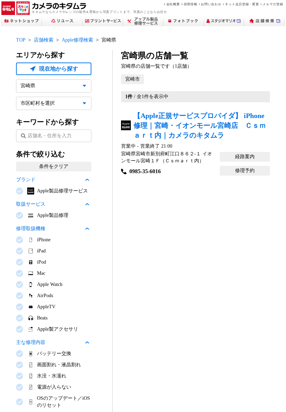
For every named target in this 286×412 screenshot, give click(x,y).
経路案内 (245, 156)
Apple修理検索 (77, 40)
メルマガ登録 (273, 4)
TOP (20, 40)
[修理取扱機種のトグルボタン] (87, 229)
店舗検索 (43, 40)
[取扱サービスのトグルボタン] (87, 204)
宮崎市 (132, 79)
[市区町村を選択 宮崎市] (53, 103)
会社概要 (173, 4)
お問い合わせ (211, 4)
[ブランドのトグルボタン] (87, 180)
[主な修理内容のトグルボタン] (87, 342)
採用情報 (190, 4)
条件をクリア (53, 166)
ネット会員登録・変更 (242, 4)
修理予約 (245, 170)
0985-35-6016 (145, 171)
